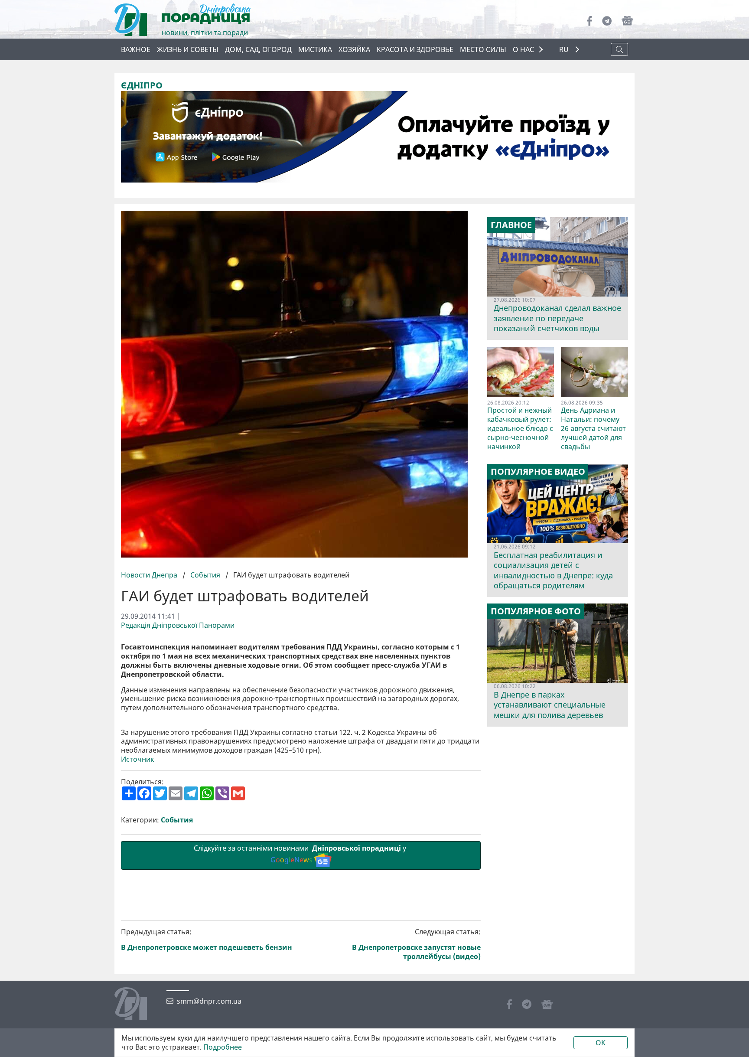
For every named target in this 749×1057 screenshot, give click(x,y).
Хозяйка (354, 49)
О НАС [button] (523, 49)
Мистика (315, 49)
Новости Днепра (150, 575)
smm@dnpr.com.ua (209, 1001)
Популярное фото (536, 611)
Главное (511, 225)
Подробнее (222, 1047)
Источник (137, 759)
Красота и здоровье (415, 49)
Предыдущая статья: (206, 939)
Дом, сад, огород (258, 49)
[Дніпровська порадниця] (137, 1004)
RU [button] (564, 49)
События (205, 575)
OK (601, 1042)
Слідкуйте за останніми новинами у (301, 854)
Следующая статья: (416, 944)
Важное (135, 49)
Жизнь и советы (187, 49)
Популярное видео (538, 471)
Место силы (483, 49)
